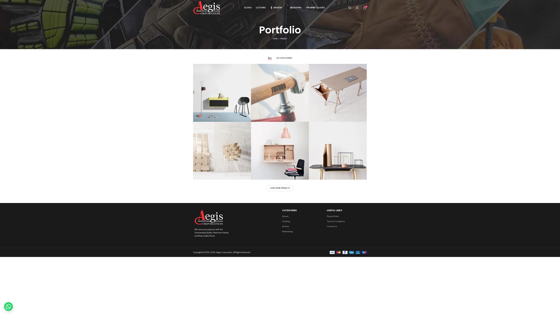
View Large (249, 66)
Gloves (285, 216)
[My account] (357, 8)
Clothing (286, 221)
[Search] (350, 8)
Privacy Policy (333, 216)
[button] (8, 306)
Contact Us (332, 226)
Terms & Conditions (336, 221)
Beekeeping (287, 231)
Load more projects (280, 188)
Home (275, 39)
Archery (285, 226)
